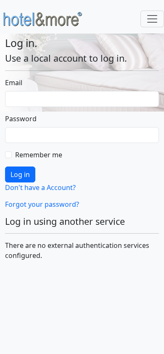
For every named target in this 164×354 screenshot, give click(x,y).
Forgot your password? (42, 204)
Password (21, 118)
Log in (20, 174)
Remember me (38, 154)
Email (13, 82)
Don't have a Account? (40, 187)
